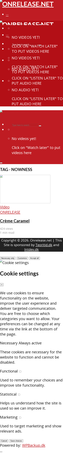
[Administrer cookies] (1, 451)
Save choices (16, 441)
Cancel (4, 441)
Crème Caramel (15, 220)
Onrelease (10, 212)
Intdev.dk (31, 249)
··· (7, 15)
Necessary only (7, 258)
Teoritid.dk (43, 245)
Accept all (34, 258)
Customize (22, 258)
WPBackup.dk (33, 445)
